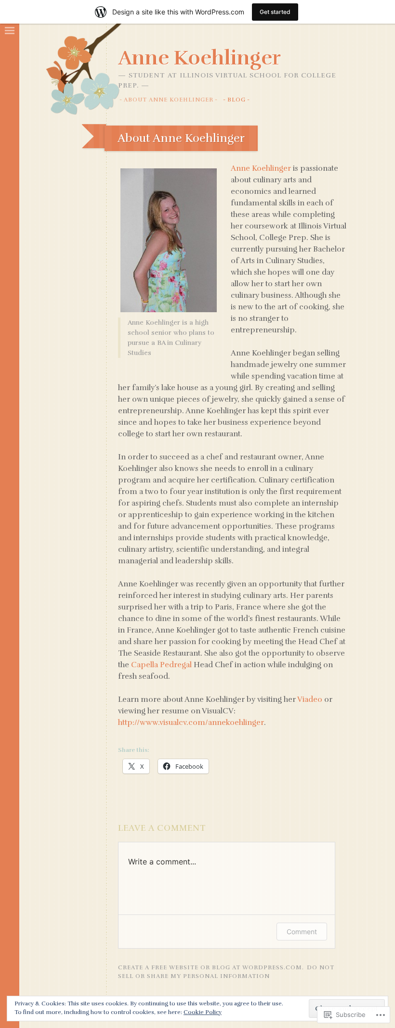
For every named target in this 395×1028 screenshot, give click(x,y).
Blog (236, 99)
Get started (275, 11)
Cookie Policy (203, 1012)
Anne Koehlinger (199, 57)
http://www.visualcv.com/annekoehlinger (191, 722)
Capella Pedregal (161, 665)
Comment (302, 931)
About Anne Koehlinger (168, 99)
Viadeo (309, 699)
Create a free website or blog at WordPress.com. (211, 967)
